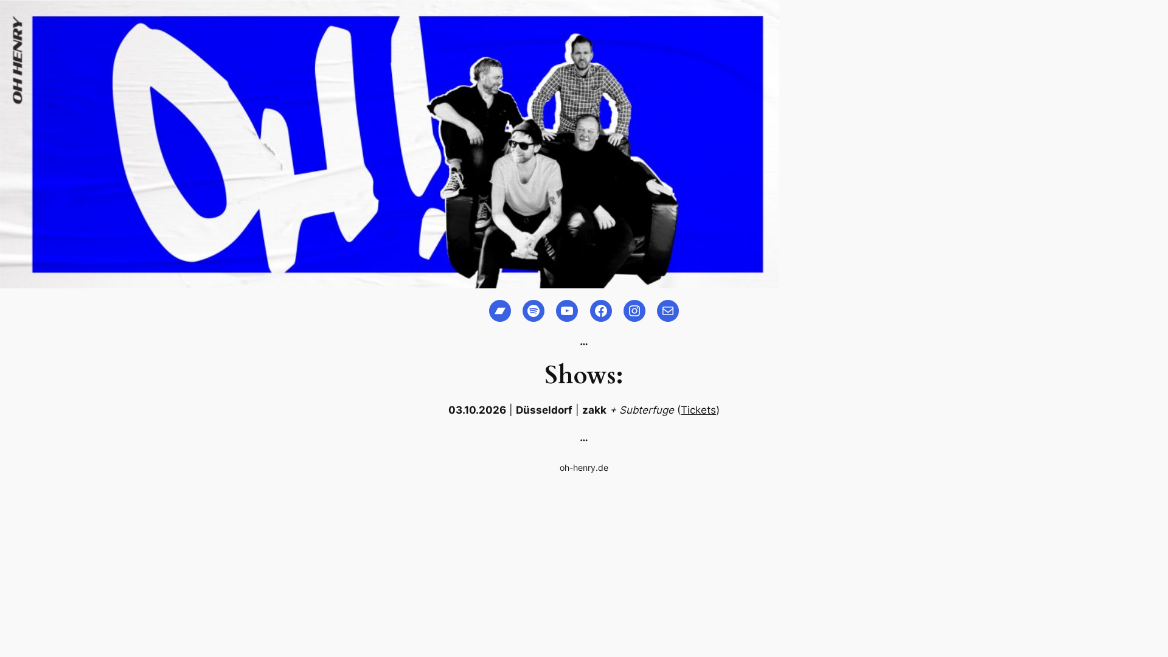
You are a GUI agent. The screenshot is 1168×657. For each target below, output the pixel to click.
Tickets (698, 410)
